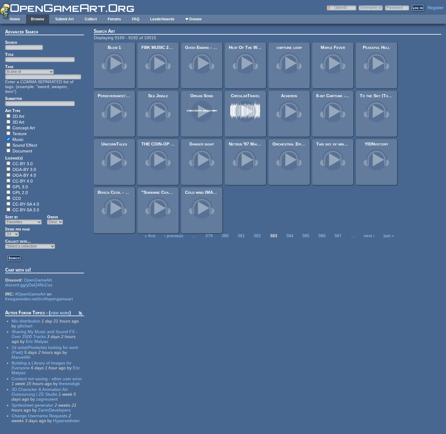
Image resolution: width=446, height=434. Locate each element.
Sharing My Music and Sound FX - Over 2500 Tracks (44, 334)
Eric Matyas (37, 341)
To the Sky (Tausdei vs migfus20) (391, 95)
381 (241, 235)
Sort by (11, 216)
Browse (37, 19)
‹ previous (173, 235)
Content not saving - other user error (47, 378)
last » (388, 235)
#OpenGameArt (30, 294)
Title (9, 54)
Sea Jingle (158, 95)
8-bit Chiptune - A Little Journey (347, 95)
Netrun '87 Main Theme (250, 144)
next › (369, 235)
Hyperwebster (66, 420)
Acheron (289, 95)
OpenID (340, 7)
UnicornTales (114, 144)
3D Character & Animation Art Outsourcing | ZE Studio (40, 392)
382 (257, 235)
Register (435, 7)
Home (15, 19)
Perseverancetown (115, 95)
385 (305, 235)
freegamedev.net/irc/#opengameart (39, 298)
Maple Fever (333, 47)
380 (225, 235)
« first (150, 235)
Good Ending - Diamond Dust (211, 47)
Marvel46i (21, 357)
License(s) (14, 157)
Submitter (13, 98)
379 (209, 235)
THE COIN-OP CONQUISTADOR (173, 144)
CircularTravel (245, 95)
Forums (114, 19)
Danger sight (201, 144)
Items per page (17, 229)
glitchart (24, 325)
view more (59, 313)
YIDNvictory (376, 144)
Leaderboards (162, 19)
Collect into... (18, 241)
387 (338, 235)
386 (322, 235)
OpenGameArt (38, 280)
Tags (9, 66)
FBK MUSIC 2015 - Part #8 (168, 47)
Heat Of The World (247, 47)
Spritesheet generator (32, 405)
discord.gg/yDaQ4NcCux (28, 284)
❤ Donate (193, 19)
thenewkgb (69, 383)
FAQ (135, 19)
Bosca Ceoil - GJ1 (115, 192)
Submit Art (64, 19)
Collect (91, 19)
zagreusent (47, 399)
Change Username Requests (39, 415)
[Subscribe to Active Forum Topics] (80, 314)
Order (52, 216)
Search (11, 42)
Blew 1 (114, 47)
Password (395, 7)
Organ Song (201, 95)
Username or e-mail (371, 7)
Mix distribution (26, 321)
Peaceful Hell (376, 47)
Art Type (12, 110)
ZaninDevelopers (54, 410)
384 (289, 235)
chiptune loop (289, 47)
